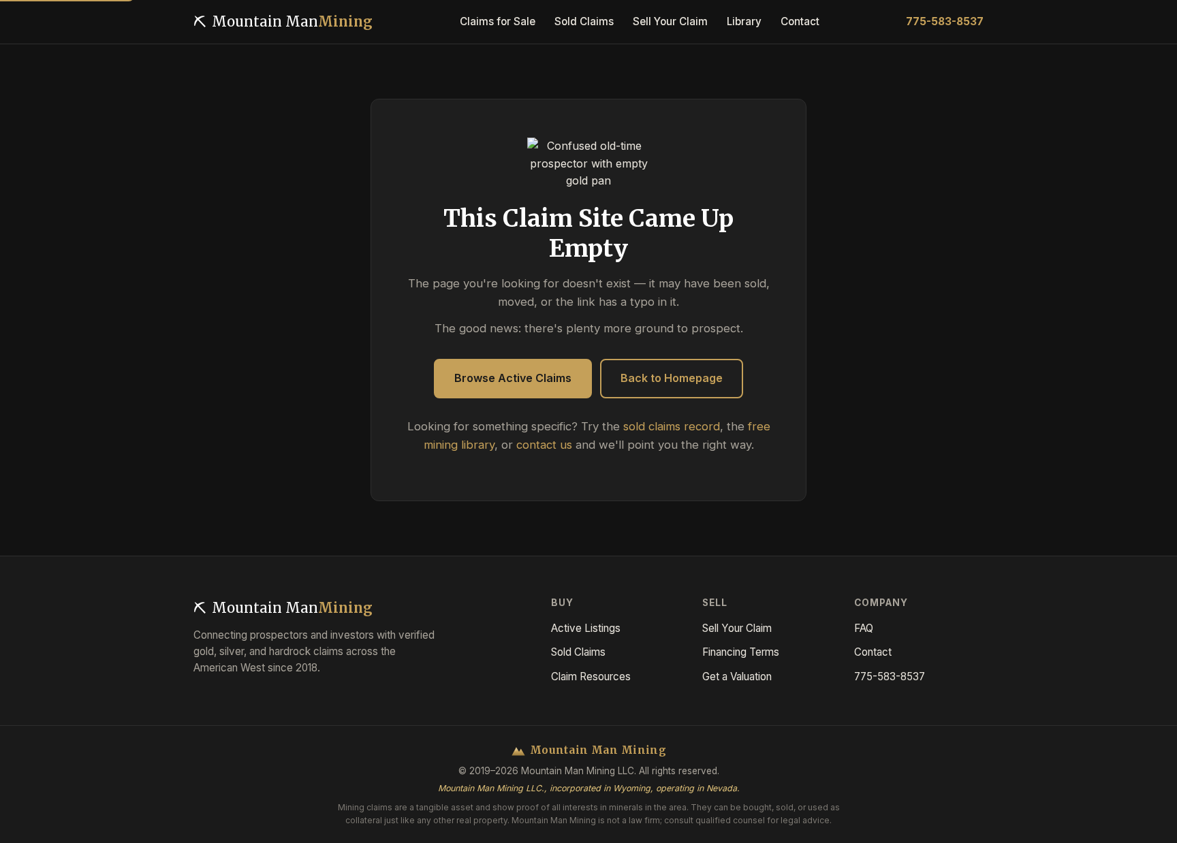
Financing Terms (740, 652)
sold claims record (671, 426)
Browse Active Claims (512, 378)
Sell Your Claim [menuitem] (670, 21)
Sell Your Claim (737, 628)
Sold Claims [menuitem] (584, 21)
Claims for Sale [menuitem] (497, 21)
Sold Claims (578, 652)
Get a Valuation (737, 676)
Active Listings (586, 628)
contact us (544, 444)
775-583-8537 (945, 21)
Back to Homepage (672, 378)
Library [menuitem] (744, 21)
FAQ (863, 628)
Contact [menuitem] (800, 21)
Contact (873, 652)
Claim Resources (591, 676)
